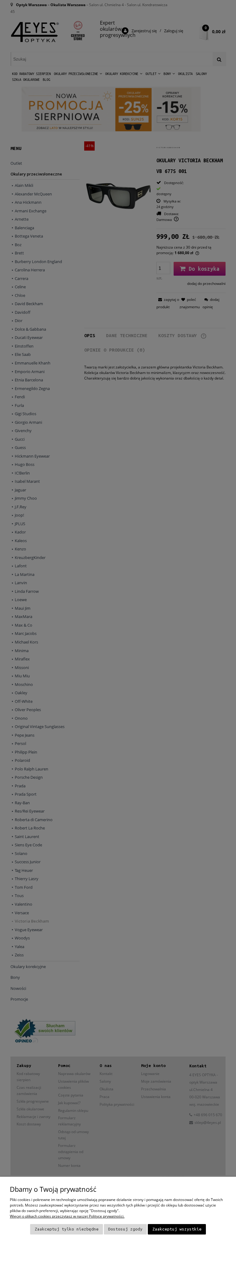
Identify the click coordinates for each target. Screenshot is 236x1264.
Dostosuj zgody (125, 1229)
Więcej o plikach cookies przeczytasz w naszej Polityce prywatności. (67, 1216)
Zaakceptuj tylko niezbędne (67, 1229)
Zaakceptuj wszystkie (177, 1229)
